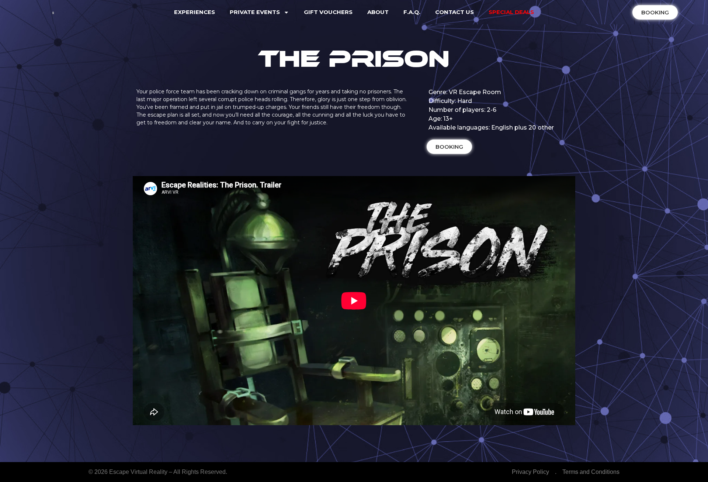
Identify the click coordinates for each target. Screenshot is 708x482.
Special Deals (511, 12)
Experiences (194, 12)
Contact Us (454, 12)
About (378, 12)
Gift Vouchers (328, 12)
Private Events (255, 12)
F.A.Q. (411, 12)
